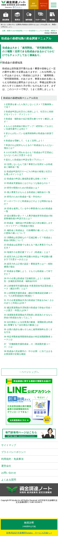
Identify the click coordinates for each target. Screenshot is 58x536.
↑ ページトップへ (29, 372)
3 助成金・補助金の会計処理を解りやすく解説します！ (28, 120)
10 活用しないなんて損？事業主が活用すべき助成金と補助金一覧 (28, 165)
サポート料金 (40, 20)
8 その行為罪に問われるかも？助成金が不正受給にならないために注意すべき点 (28, 153)
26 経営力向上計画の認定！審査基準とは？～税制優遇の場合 (28, 265)
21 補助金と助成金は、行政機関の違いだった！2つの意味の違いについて (29, 231)
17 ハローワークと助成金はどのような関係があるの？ (28, 202)
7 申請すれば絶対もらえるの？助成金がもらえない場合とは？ (28, 146)
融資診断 (29, 524)
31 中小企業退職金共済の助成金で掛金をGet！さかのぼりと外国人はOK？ (29, 301)
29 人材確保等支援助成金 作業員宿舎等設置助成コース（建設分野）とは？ (28, 287)
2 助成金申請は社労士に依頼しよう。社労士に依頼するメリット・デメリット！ (28, 113)
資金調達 (5, 20)
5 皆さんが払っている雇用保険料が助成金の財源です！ (28, 134)
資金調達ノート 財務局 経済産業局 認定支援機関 (14, 4)
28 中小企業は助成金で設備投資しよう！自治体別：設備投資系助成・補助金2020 (27, 279)
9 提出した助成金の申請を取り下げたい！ (24, 159)
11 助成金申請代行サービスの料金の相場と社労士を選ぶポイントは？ (28, 172)
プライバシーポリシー (13, 452)
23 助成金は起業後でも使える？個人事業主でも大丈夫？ (28, 246)
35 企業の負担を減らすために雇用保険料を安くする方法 (28, 330)
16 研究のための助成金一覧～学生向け (23, 196)
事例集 (52, 20)
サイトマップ (8, 445)
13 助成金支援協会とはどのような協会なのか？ (27, 183)
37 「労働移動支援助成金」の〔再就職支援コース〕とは (27, 345)
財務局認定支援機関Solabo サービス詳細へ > (29, 533)
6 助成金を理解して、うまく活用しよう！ (24, 140)
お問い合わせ (8, 472)
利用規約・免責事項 (12, 459)
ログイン (43, 5)
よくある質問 (8, 479)
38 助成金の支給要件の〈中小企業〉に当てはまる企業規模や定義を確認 (28, 352)
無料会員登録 (33, 5)
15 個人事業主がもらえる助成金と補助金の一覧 (27, 192)
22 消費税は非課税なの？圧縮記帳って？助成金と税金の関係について (28, 238)
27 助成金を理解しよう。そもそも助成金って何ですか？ (28, 272)
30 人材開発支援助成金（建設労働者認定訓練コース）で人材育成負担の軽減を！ (28, 294)
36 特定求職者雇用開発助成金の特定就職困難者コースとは (28, 338)
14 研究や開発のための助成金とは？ (21, 188)
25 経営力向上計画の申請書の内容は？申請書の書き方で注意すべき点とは (28, 258)
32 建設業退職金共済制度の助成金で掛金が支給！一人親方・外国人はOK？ (28, 309)
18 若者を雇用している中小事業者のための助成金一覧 (28, 209)
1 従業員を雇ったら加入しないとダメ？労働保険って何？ (28, 105)
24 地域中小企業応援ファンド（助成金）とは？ (27, 252)
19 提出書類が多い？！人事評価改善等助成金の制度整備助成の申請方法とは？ (28, 217)
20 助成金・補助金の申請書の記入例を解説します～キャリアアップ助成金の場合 (28, 224)
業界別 (17, 20)
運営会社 (6, 466)
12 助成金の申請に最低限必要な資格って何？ (26, 178)
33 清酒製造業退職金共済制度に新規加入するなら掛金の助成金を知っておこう (28, 316)
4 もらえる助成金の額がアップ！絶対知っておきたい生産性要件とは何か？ (28, 127)
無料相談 (29, 20)
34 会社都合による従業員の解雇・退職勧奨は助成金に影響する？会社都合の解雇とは (28, 323)
